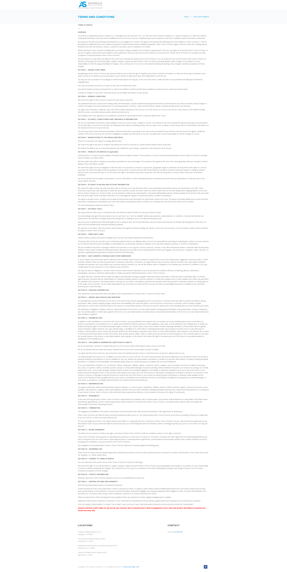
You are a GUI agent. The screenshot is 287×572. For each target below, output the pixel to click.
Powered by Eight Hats (131, 567)
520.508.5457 (178, 532)
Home (186, 17)
